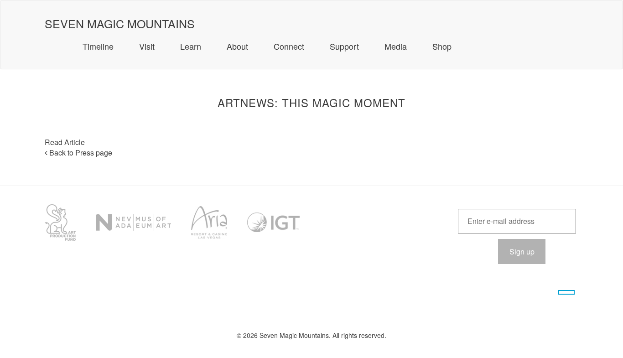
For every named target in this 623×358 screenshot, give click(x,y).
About (237, 46)
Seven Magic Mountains (120, 19)
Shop (442, 46)
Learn (190, 46)
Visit (147, 46)
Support (344, 46)
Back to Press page (79, 152)
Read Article (65, 142)
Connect (289, 46)
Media (395, 46)
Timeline (98, 46)
